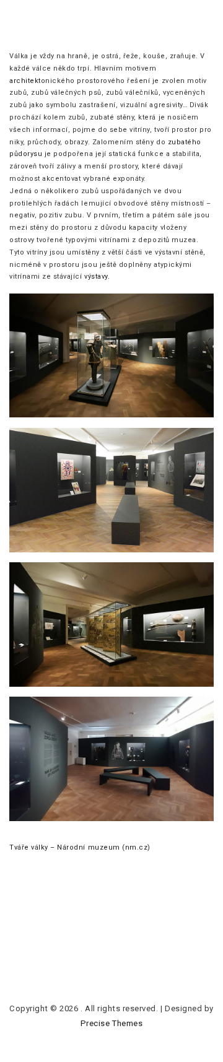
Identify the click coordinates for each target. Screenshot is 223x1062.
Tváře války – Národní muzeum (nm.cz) (80, 847)
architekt (25, 81)
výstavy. (96, 276)
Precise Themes (111, 1023)
